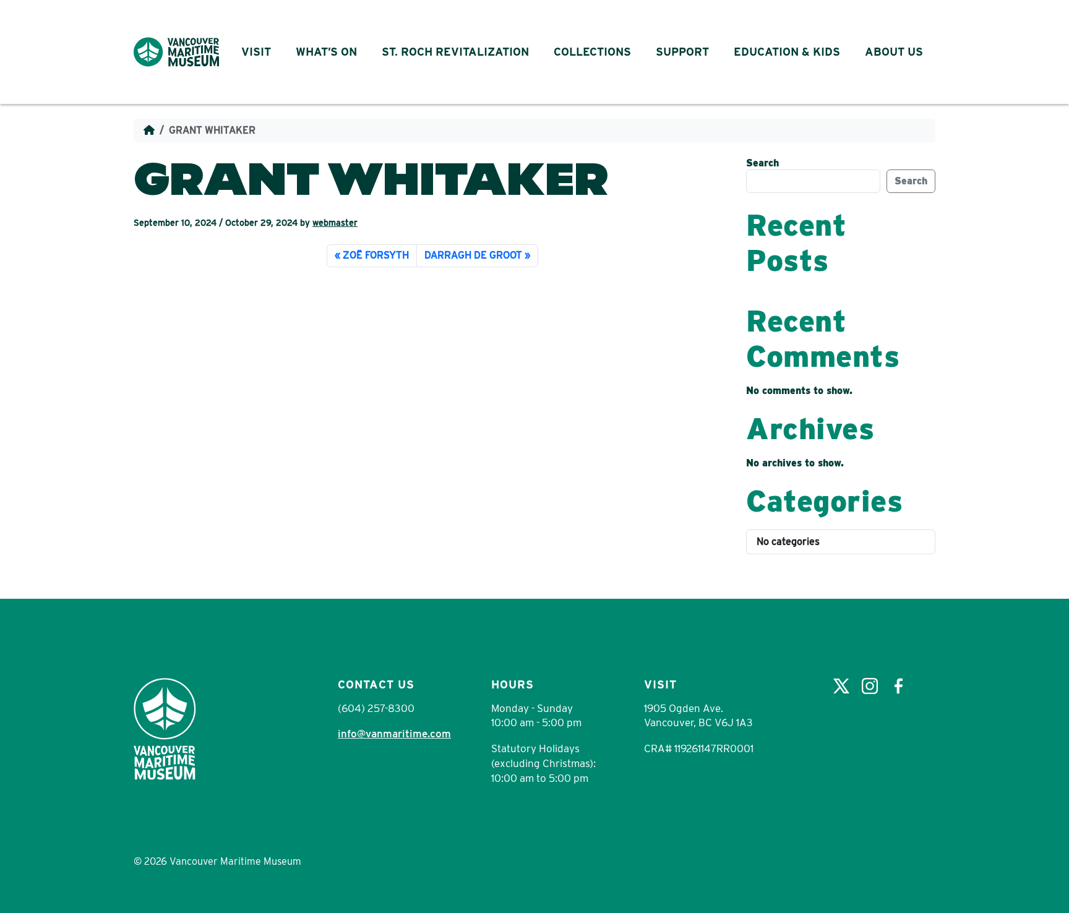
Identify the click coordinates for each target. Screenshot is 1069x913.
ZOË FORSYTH (376, 255)
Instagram (870, 686)
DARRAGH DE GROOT (473, 255)
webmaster (335, 223)
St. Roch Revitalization (455, 51)
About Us (894, 51)
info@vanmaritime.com (394, 733)
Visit (256, 51)
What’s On (326, 51)
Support (682, 51)
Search (762, 163)
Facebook (898, 686)
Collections (592, 51)
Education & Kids (787, 51)
